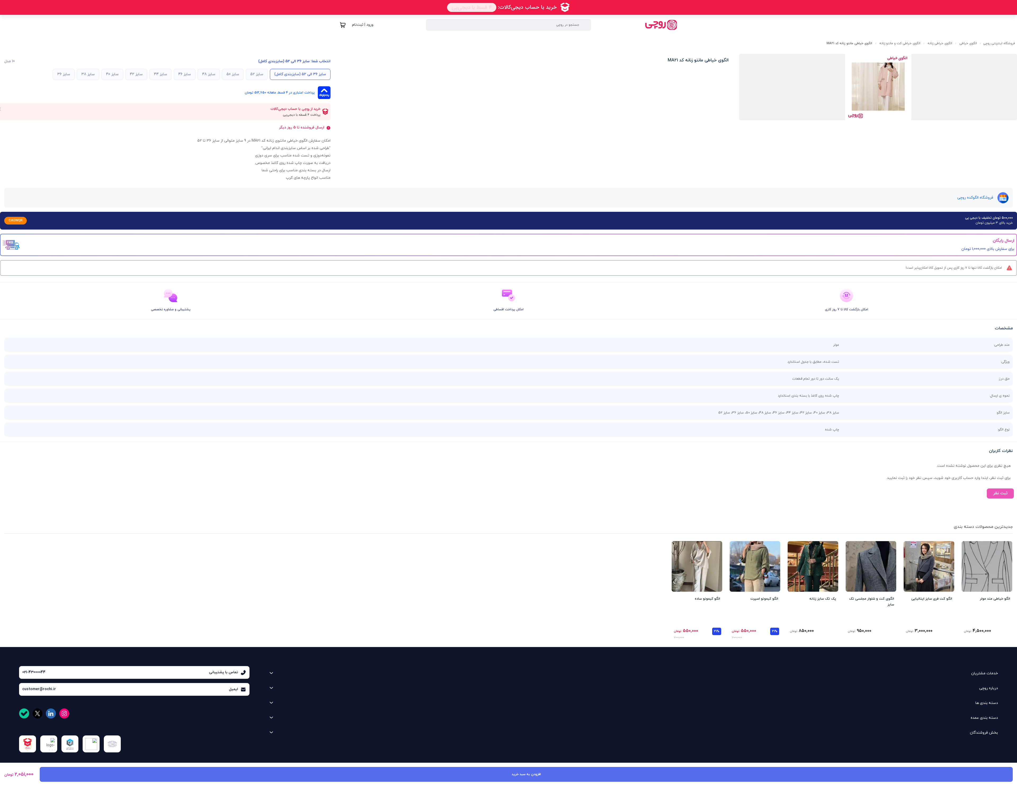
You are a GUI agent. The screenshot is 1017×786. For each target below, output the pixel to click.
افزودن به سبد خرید (526, 774)
